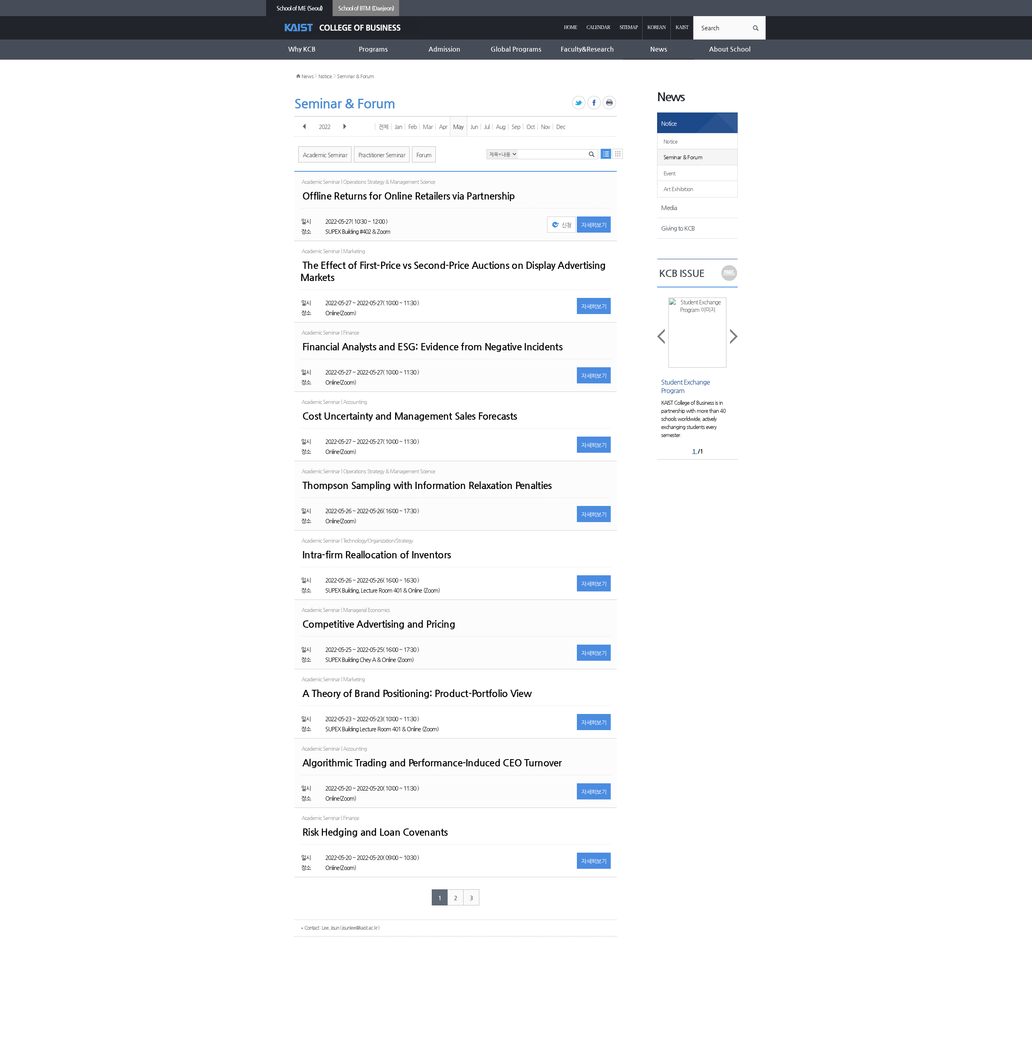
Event (670, 173)
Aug (500, 126)
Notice (325, 76)
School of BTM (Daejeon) (366, 8)
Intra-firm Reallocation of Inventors (376, 554)
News (308, 76)
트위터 (579, 103)
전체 (383, 126)
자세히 (593, 225)
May (458, 126)
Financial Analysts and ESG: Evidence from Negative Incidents (432, 346)
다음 (345, 127)
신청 (567, 225)
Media (669, 207)
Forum (424, 155)
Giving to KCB (678, 228)
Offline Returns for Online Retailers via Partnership (408, 196)
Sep (516, 126)
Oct (530, 126)
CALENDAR (598, 27)
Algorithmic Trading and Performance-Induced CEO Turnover (432, 762)
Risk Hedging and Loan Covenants (375, 832)
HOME (570, 27)
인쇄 (610, 103)
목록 (606, 154)
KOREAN (656, 27)
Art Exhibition (678, 189)
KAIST (682, 27)
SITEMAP (629, 27)
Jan (398, 126)
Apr (443, 126)
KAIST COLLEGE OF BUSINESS (349, 27)
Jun (474, 126)
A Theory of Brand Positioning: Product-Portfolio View (416, 693)
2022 (324, 126)
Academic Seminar (325, 155)
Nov (545, 126)
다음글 (733, 336)
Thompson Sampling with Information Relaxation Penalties (426, 485)
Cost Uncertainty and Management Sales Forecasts (409, 416)
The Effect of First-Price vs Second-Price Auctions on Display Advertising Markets (452, 271)
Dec (560, 126)
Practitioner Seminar (381, 155)
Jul (486, 126)
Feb (412, 126)
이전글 (661, 336)
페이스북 (594, 103)
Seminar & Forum (355, 76)
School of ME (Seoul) (299, 8)
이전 (304, 127)
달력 (617, 154)
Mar (428, 126)
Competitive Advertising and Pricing (378, 624)
